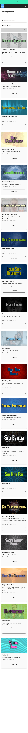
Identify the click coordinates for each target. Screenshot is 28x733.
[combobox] (14, 16)
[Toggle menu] (25, 6)
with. (14, 2)
